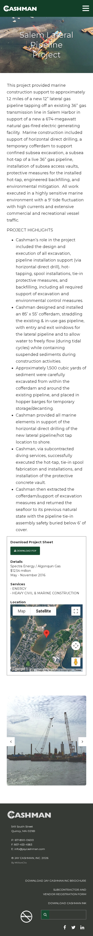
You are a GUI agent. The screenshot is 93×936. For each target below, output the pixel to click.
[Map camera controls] (75, 645)
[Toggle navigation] (86, 8)
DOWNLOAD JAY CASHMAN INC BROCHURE (55, 880)
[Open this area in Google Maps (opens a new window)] (19, 669)
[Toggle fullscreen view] (75, 611)
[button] (46, 634)
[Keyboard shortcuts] (32, 670)
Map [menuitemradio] (22, 611)
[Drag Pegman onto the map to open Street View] (75, 661)
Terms (77, 670)
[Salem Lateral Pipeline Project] (46, 740)
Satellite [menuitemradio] (43, 611)
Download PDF (26, 550)
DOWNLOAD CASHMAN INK (67, 903)
